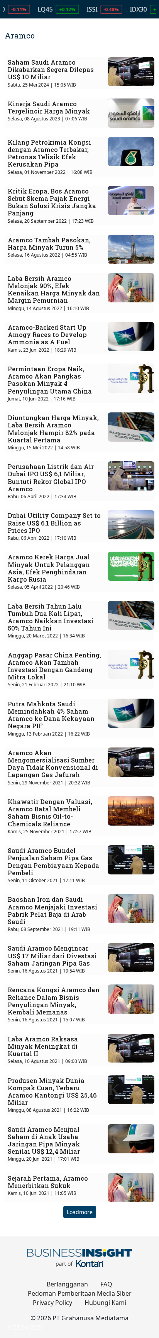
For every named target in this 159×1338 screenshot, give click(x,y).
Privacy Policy (52, 1302)
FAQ (106, 1284)
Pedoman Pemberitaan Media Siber (80, 1293)
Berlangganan (67, 1284)
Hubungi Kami (105, 1302)
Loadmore (80, 1212)
